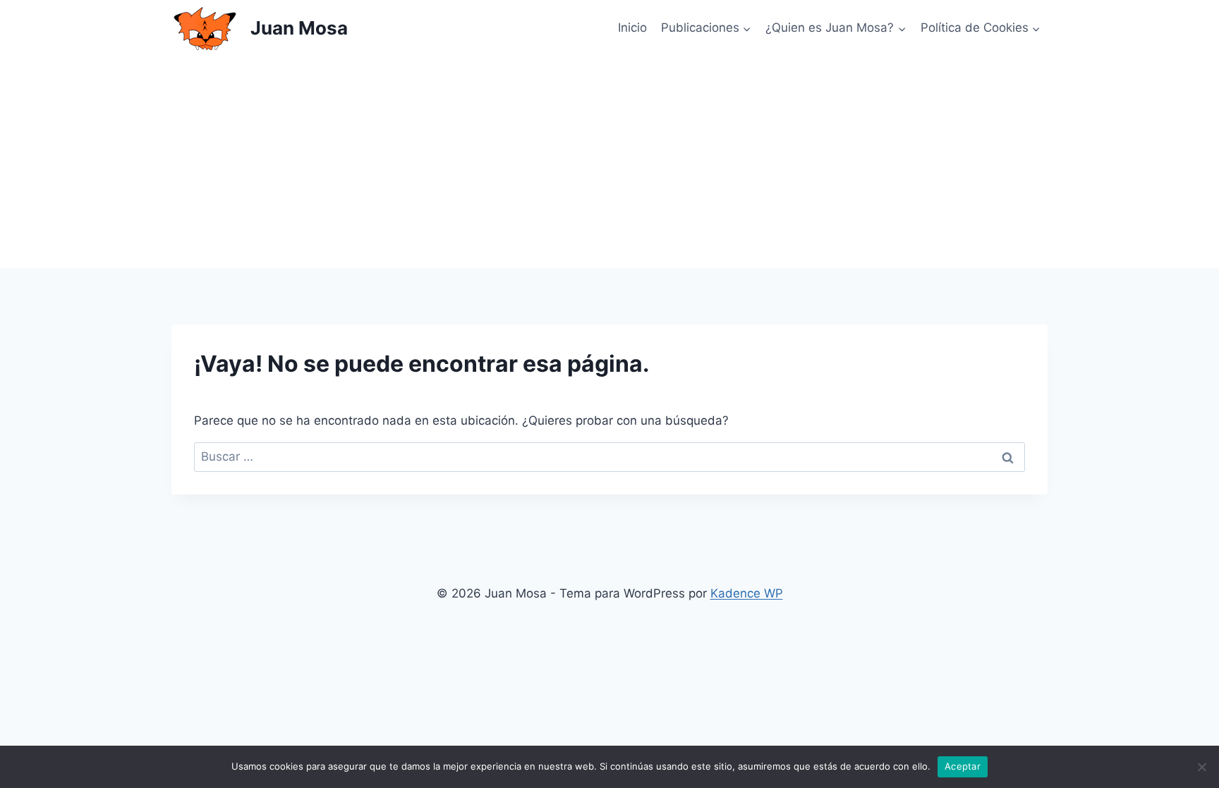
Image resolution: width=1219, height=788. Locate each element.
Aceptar (963, 766)
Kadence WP (746, 593)
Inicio (632, 27)
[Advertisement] (609, 162)
